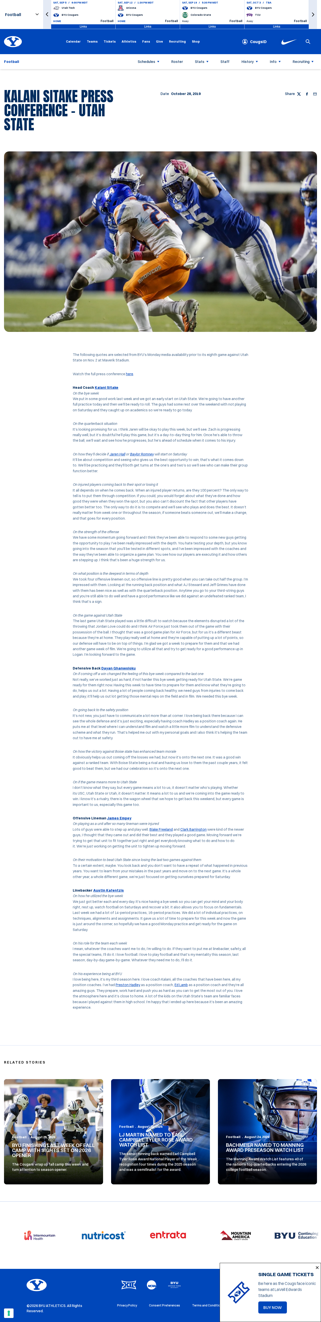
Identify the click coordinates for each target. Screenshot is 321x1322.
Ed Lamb (181, 985)
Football (19, 1137)
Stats (199, 61)
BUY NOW (275, 1309)
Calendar (73, 41)
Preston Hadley (128, 985)
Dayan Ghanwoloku (118, 668)
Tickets (110, 41)
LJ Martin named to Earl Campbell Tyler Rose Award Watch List (156, 1139)
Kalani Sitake (106, 387)
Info (273, 61)
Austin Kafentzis (108, 890)
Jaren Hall (117, 454)
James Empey (119, 818)
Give (159, 41)
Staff (224, 61)
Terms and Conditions (208, 1305)
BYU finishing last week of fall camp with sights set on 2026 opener (53, 1150)
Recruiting (177, 41)
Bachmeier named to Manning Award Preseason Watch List (265, 1147)
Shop (196, 41)
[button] (47, 14)
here (129, 374)
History (248, 61)
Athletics (129, 41)
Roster (177, 61)
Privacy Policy (127, 1305)
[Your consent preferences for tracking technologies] (9, 1313)
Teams (92, 41)
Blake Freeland (161, 829)
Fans (146, 41)
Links (83, 26)
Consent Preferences (164, 1305)
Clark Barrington (193, 829)
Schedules (146, 61)
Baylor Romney (142, 454)
